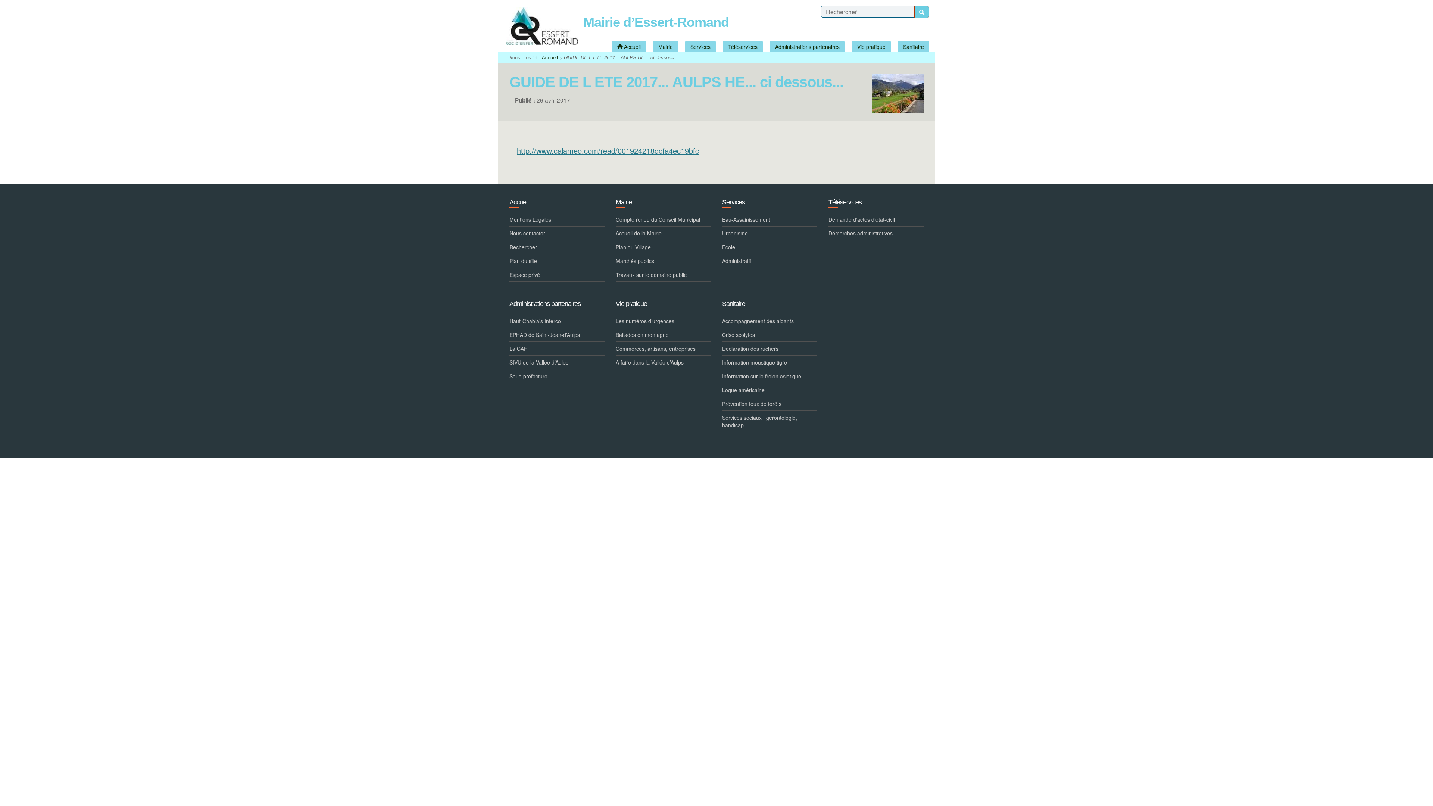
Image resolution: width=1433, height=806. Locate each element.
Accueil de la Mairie (639, 233)
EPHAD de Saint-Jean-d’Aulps (544, 334)
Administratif (736, 261)
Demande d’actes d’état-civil (861, 219)
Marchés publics (635, 261)
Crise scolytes (738, 334)
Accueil (550, 57)
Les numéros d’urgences (645, 321)
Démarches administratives (860, 233)
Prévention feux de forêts (751, 403)
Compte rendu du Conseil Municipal (658, 219)
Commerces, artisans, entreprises (656, 348)
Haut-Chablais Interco (535, 321)
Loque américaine (743, 390)
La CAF (518, 348)
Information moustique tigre (754, 362)
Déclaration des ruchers (750, 348)
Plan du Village (633, 247)
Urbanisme (735, 233)
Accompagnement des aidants (758, 321)
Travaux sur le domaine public (651, 274)
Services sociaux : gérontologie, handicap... (759, 421)
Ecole (728, 247)
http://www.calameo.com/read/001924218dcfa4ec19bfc (608, 150)
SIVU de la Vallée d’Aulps (538, 362)
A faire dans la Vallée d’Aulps (650, 362)
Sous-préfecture (528, 376)
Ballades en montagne (642, 334)
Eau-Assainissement (746, 219)
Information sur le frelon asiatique (761, 376)
